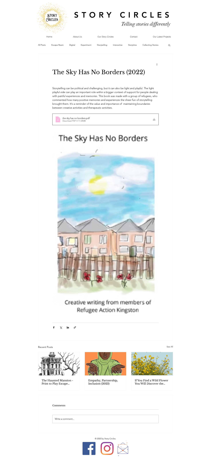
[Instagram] (107, 448)
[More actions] (157, 64)
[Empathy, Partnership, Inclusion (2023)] (105, 363)
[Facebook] (89, 448)
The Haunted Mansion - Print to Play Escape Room (57, 382)
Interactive (117, 45)
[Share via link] (74, 327)
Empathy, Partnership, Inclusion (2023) (103, 382)
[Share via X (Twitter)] (60, 327)
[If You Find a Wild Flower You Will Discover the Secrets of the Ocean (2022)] (152, 363)
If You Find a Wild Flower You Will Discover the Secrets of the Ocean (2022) (151, 382)
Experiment (86, 45)
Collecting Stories (150, 45)
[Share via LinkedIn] (67, 327)
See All (170, 346)
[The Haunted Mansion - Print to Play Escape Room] (59, 363)
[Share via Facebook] (53, 327)
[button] (169, 45)
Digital (72, 45)
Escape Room (57, 45)
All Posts (42, 45)
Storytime (132, 45)
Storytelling (102, 45)
